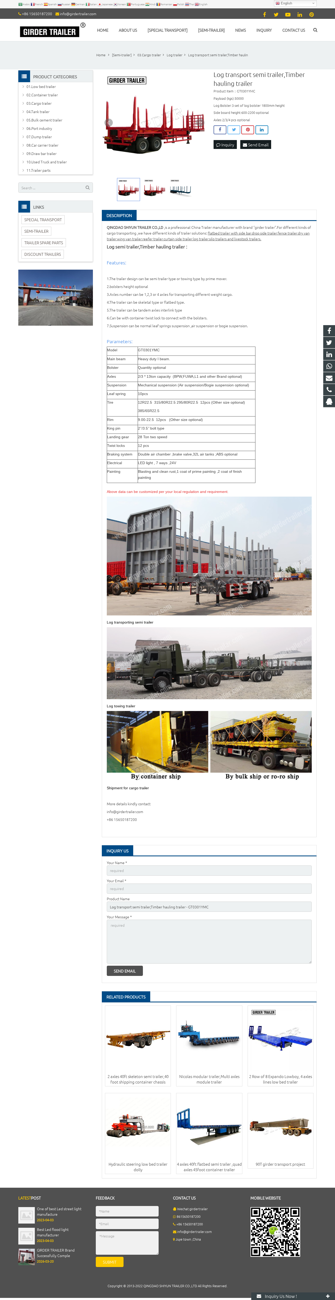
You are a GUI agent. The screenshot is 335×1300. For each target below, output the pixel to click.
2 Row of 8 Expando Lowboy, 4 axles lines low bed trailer (280, 1079)
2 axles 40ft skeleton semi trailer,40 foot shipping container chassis (138, 1079)
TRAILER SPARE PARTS (43, 242)
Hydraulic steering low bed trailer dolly (138, 1166)
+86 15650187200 (37, 13)
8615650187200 (188, 1216)
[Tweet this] (233, 129)
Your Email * (116, 880)
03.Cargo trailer (39, 103)
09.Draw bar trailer (41, 153)
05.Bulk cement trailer (44, 120)
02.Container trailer (42, 94)
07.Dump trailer (39, 136)
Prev (108, 123)
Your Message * (119, 916)
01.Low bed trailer (41, 86)
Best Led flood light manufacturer (53, 1232)
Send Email (258, 144)
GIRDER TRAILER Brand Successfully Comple (56, 1253)
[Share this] (220, 129)
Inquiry (227, 144)
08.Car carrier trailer (42, 145)
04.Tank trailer (37, 111)
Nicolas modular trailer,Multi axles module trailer (209, 1079)
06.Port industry (39, 128)
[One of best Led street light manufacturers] (26, 1222)
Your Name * (117, 862)
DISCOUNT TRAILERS (42, 254)
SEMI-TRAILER (36, 231)
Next (200, 123)
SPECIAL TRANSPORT (43, 219)
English (286, 3)
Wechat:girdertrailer (192, 1208)
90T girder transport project (280, 1164)
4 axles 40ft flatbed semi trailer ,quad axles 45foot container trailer (209, 1166)
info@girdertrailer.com (78, 13)
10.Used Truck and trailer (46, 161)
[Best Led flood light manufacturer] (26, 1243)
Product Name (118, 898)
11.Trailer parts (38, 170)
